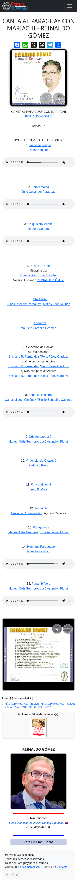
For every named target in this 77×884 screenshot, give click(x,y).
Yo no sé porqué (40, 145)
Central (46, 822)
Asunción (35, 822)
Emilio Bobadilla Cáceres (55, 399)
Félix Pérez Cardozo (55, 356)
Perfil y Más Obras (38, 842)
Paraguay (58, 822)
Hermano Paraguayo (41, 546)
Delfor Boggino (39, 149)
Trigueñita (41, 508)
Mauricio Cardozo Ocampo (38, 328)
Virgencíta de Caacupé (41, 460)
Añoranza (40, 323)
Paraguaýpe (41, 527)
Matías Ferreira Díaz (56, 304)
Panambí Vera (41, 583)
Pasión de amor (40, 265)
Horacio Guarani (39, 228)
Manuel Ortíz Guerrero (23, 441)
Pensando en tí (41, 484)
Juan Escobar (48, 275)
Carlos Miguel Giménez (20, 399)
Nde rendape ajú (40, 436)
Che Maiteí (40, 299)
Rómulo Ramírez (38, 551)
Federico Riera (38, 465)
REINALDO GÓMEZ (38, 116)
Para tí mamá (40, 187)
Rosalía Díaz (28, 275)
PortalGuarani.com (29, 866)
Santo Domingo (18, 822)
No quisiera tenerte (40, 224)
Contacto (62, 866)
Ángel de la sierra (40, 394)
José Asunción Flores (54, 441)
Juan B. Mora (38, 489)
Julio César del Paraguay (38, 191)
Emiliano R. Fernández (23, 356)
